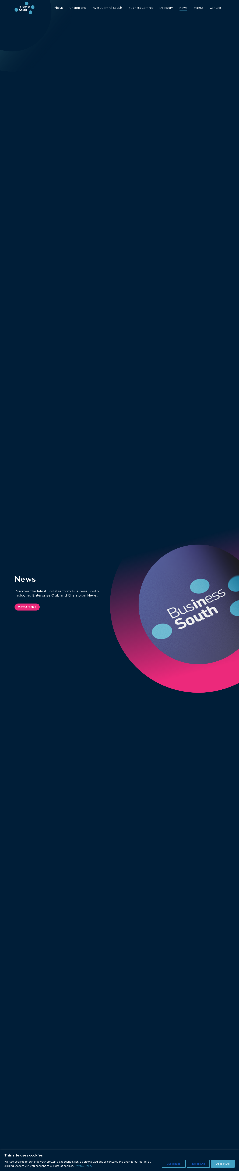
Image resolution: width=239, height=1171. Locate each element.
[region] (119, 1160)
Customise (174, 1163)
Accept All (223, 1163)
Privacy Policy (83, 1166)
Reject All (198, 1163)
